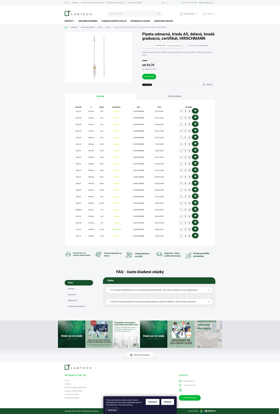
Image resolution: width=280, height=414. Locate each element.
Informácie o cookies (135, 2)
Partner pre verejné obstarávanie (92, 2)
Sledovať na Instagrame (142, 355)
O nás (67, 2)
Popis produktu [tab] (174, 96)
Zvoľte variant (149, 76)
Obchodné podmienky (72, 398)
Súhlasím (167, 402)
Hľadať (158, 14)
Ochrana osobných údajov (116, 2)
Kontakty (75, 2)
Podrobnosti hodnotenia (174, 45)
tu (131, 405)
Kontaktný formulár (189, 398)
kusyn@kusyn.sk (189, 381)
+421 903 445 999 (189, 385)
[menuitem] (70, 21)
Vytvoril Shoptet (193, 411)
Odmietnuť (152, 402)
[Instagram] (180, 389)
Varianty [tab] (100, 96)
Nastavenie (112, 410)
